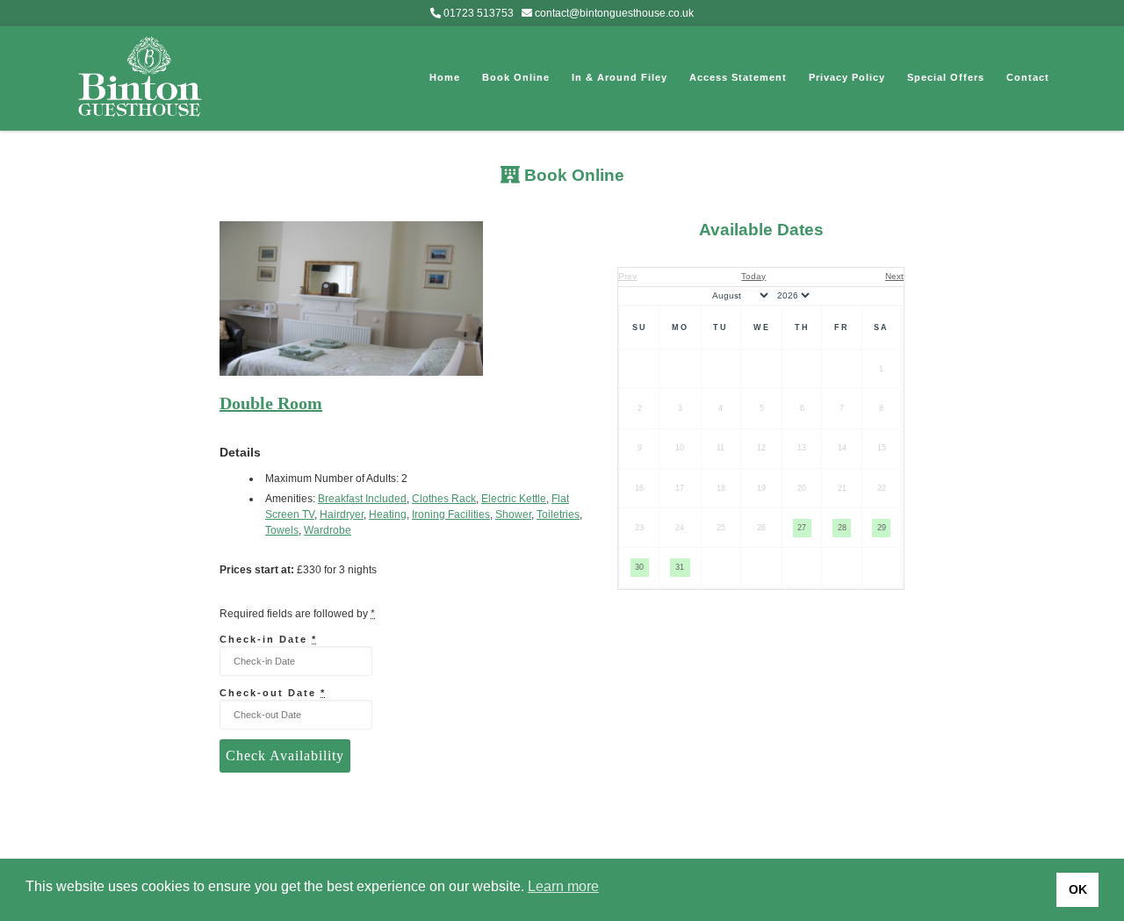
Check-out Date (273, 692)
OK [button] (1078, 889)
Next (894, 276)
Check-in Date (268, 639)
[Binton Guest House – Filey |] (140, 75)
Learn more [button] (563, 886)
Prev (627, 276)
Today (753, 276)
